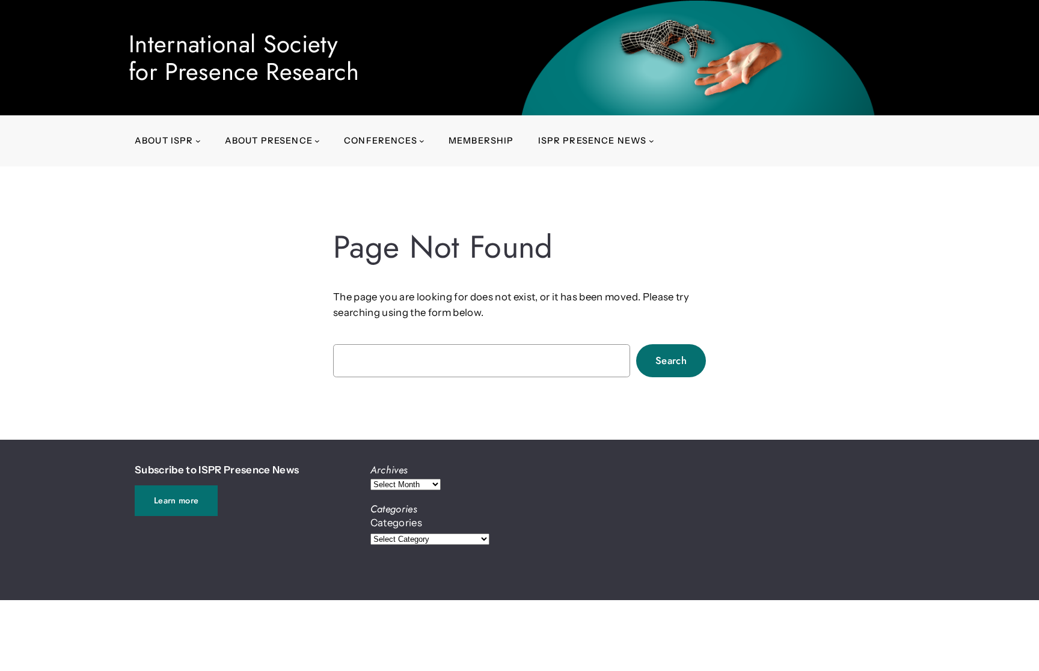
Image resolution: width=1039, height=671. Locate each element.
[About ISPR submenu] (198, 141)
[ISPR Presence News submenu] (651, 141)
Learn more (176, 500)
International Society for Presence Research (244, 57)
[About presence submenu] (317, 141)
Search (671, 360)
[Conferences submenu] (421, 141)
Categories (396, 523)
